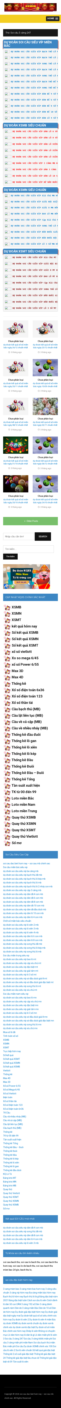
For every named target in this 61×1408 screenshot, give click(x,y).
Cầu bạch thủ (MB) (26, 709)
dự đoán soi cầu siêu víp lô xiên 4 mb (21, 932)
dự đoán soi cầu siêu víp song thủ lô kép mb (24, 948)
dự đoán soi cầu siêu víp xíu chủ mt (20, 990)
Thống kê (19, 684)
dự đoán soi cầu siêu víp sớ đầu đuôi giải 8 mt (25, 978)
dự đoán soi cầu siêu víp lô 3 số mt (19, 974)
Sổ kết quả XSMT (25, 645)
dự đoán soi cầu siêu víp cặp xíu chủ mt (22, 963)
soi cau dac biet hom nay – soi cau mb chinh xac (26, 863)
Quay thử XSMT (24, 830)
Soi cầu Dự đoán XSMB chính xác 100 (34, 1346)
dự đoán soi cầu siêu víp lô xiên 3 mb (21, 928)
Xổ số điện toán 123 (27, 696)
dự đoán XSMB (10, 1323)
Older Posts (32, 521)
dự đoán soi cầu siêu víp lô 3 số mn (20, 1013)
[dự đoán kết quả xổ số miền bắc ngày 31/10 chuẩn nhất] (15, 445)
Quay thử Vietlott (25, 836)
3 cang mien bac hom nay (32, 1289)
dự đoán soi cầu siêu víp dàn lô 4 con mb (22, 917)
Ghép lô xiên (32, 1331)
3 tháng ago (16, 352)
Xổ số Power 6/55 (12, 1086)
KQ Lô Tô (7, 1174)
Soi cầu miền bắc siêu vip (15, 867)
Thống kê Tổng (23, 779)
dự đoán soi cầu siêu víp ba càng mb (20, 871)
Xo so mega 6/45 (25, 658)
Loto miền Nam (23, 805)
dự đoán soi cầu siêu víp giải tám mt (20, 971)
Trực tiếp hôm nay (12, 1051)
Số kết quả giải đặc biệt (44, 1350)
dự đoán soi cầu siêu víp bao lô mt (19, 959)
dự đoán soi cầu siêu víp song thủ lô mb (22, 951)
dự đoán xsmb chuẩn (28, 1323)
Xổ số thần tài (22, 703)
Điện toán (7, 1097)
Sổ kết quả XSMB (25, 633)
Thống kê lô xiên (24, 747)
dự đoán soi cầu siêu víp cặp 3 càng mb (22, 890)
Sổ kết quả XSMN (25, 639)
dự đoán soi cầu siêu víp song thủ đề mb (22, 944)
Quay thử (7, 1189)
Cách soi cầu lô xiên (36, 1300)
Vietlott (6, 1070)
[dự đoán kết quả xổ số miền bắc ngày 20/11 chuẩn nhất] (15, 367)
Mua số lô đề (9, 1032)
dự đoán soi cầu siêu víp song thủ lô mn (22, 1024)
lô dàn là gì (29, 1335)
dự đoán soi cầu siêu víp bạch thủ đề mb (22, 875)
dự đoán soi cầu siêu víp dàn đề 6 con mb (23, 898)
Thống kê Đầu (22, 760)
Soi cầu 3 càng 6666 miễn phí (38, 1338)
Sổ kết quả (8, 1055)
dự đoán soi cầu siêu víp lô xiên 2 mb (21, 925)
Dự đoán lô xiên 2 (20, 1319)
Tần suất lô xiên (20, 1361)
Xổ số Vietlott (9, 1093)
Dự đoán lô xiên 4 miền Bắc (42, 1319)
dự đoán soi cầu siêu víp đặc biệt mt (20, 967)
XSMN (16, 613)
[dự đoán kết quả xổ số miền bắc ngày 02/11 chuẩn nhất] (45, 406)
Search (43, 536)
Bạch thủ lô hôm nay (13, 1296)
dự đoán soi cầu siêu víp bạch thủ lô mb (22, 882)
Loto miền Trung (24, 811)
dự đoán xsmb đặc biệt (24, 1327)
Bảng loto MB (9, 1185)
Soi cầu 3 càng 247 (14, 1338)
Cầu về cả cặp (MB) (27, 722)
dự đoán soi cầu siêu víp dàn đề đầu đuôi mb (24, 909)
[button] (52, 18)
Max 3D (17, 671)
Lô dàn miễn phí (42, 1335)
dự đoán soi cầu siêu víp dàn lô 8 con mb (22, 940)
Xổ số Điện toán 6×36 (13, 1109)
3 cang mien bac (11, 1289)
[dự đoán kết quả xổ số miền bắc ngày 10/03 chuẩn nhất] (45, 367)
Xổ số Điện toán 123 (13, 1105)
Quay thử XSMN (24, 824)
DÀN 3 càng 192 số (26, 1304)
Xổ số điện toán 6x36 (28, 690)
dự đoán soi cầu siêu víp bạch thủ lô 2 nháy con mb (28, 886)
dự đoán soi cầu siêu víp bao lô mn (20, 997)
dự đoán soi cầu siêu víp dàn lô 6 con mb (22, 936)
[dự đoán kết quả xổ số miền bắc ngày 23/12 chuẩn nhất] (45, 329)
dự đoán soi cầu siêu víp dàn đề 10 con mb (23, 905)
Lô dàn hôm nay (16, 1335)
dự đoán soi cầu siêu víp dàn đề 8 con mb (23, 902)
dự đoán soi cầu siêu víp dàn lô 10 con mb (23, 913)
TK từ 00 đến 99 (24, 792)
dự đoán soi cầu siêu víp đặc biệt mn (20, 1005)
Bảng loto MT (9, 1178)
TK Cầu (6, 1112)
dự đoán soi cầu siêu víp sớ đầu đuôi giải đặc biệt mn (28, 1020)
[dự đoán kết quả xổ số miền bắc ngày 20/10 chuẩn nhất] (15, 484)
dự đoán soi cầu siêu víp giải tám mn (21, 1009)
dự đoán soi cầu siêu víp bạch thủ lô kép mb (24, 879)
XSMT (16, 620)
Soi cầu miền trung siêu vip (16, 955)
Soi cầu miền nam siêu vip (15, 994)
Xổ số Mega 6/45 (11, 1089)
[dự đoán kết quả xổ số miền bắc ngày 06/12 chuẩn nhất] (45, 445)
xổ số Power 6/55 (25, 664)
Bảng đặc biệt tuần (18, 1300)
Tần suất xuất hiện (26, 785)
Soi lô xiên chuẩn (24, 1350)
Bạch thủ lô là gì (31, 1296)
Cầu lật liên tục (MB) (27, 715)
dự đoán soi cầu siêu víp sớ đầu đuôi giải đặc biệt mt (28, 982)
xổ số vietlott (22, 652)
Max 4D (17, 677)
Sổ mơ (17, 843)
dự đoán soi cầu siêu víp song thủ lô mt (22, 986)
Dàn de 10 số (45, 1308)
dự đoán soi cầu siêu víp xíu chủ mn (20, 1028)
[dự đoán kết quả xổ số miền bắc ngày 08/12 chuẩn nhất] (15, 406)
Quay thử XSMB (24, 817)
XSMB (16, 607)
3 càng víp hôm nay (19, 1292)
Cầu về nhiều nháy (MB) (30, 728)
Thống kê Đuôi (23, 766)
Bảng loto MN (9, 1181)
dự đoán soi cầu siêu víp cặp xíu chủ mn (22, 1001)
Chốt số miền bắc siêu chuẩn (17, 921)
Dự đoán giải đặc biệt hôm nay (30, 1312)
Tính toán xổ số (10, 1036)
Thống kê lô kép (24, 754)
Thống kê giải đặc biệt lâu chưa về (22, 1358)
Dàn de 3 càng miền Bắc (26, 1308)
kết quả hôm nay (24, 626)
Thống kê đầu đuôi (26, 735)
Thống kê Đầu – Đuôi (28, 773)
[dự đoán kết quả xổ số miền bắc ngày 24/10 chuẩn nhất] (45, 484)
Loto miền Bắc (23, 798)
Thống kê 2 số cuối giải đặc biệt (18, 1354)
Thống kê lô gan (24, 741)
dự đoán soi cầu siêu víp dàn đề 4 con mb (23, 894)
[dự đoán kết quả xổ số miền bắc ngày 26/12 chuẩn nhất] (15, 329)
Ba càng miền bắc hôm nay (42, 1292)
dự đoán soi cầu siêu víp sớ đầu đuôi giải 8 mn (25, 1017)
